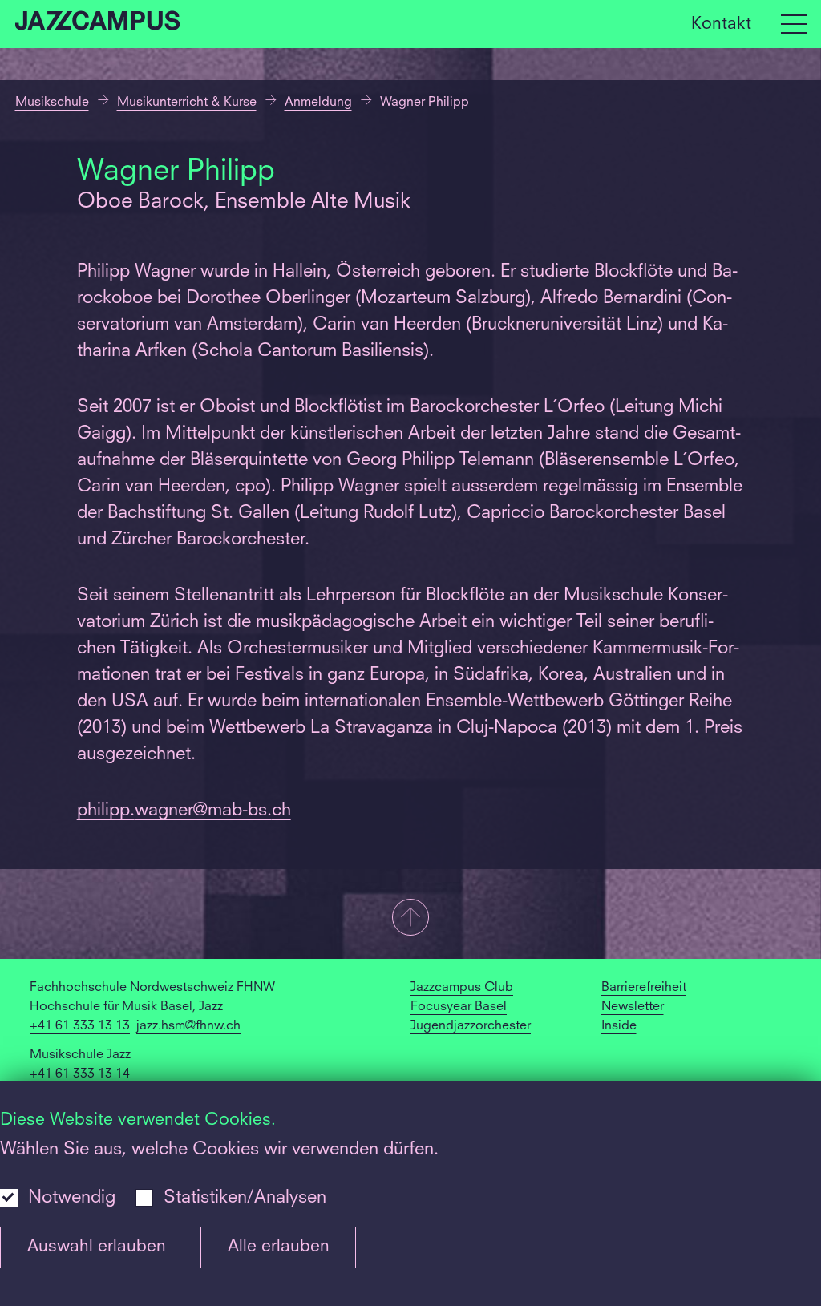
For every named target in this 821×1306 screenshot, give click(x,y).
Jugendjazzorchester (470, 1026)
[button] (410, 919)
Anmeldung (318, 102)
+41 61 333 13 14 (80, 1074)
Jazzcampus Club (461, 987)
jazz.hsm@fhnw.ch (188, 1026)
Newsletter (632, 1007)
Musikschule (52, 102)
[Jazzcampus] (97, 24)
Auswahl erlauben (96, 1247)
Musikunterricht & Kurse (187, 102)
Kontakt (721, 23)
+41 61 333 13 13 (80, 1026)
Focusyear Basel (458, 1007)
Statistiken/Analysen (245, 1198)
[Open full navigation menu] (794, 24)
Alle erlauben (279, 1247)
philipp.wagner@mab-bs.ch (184, 810)
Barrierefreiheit (643, 987)
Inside (619, 1026)
